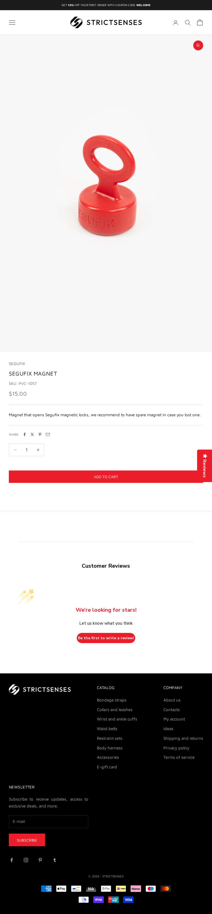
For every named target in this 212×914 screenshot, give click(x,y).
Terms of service (179, 757)
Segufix (17, 363)
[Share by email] (48, 434)
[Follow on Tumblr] (54, 860)
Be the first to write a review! (106, 638)
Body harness (110, 748)
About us (172, 700)
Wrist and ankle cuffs (117, 719)
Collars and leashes (114, 709)
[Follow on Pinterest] (40, 860)
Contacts (171, 709)
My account (174, 719)
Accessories (108, 757)
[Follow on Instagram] (26, 860)
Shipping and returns (183, 738)
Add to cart (106, 476)
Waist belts (107, 728)
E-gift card (107, 767)
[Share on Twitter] (32, 434)
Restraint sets (109, 738)
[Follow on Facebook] (11, 860)
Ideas (168, 728)
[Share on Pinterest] (40, 434)
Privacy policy (176, 748)
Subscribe (27, 840)
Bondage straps (111, 700)
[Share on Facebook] (24, 434)
